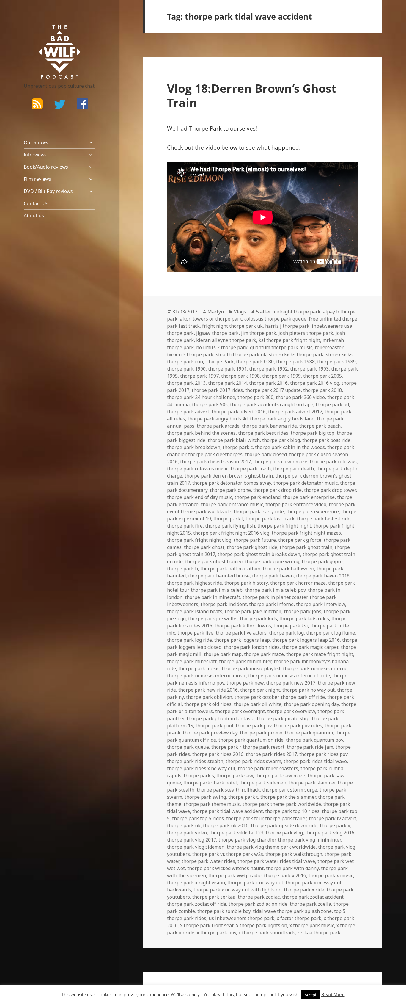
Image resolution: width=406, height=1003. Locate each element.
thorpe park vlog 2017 (191, 839)
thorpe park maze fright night (319, 654)
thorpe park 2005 (322, 376)
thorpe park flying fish (230, 525)
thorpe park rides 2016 (217, 754)
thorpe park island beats (194, 611)
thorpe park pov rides (298, 725)
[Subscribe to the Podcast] (37, 103)
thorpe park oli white (257, 704)
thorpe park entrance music (232, 504)
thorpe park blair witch (234, 440)
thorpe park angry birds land (282, 418)
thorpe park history (246, 583)
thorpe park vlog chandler (247, 839)
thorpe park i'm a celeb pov (275, 590)
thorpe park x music (331, 875)
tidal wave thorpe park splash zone (292, 911)
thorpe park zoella (310, 904)
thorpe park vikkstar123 (236, 832)
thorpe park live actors (241, 633)
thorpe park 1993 (309, 368)
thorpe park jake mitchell (253, 611)
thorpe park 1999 (281, 376)
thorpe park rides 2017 (271, 754)
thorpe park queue (188, 747)
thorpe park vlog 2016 (329, 832)
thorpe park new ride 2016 (208, 690)
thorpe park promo (261, 732)
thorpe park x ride (304, 889)
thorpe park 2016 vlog (314, 383)
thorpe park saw (234, 775)
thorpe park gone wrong (272, 561)
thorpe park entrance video (295, 504)
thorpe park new (245, 682)
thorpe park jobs (302, 611)
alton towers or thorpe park (211, 319)
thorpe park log (286, 633)
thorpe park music (198, 668)
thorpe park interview (320, 604)
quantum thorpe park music (281, 347)
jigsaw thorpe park (217, 333)
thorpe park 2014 (227, 383)
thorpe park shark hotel (210, 782)
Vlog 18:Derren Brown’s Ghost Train (251, 95)
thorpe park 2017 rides (217, 390)
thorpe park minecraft (192, 661)
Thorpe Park (219, 361)
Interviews (35, 154)
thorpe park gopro (322, 561)
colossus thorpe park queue (275, 319)
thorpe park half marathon (230, 568)
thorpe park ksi (290, 625)
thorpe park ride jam (310, 747)
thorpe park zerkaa (213, 897)
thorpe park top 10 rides (292, 811)
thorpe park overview (291, 711)
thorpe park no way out (308, 690)
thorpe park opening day (311, 704)
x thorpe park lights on (261, 925)
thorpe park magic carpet (310, 647)
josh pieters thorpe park (305, 333)
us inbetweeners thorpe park (241, 918)
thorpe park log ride (189, 640)
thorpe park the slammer (288, 797)
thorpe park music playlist (251, 668)
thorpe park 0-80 (255, 361)
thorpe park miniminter (245, 661)
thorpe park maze (264, 654)
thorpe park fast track (270, 518)
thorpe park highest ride (194, 583)
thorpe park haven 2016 (323, 575)
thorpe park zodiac (259, 897)
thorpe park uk (184, 825)
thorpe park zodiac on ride (258, 904)
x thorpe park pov (216, 932)
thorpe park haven (273, 575)
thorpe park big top (312, 433)
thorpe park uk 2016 (225, 825)
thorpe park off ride (303, 697)
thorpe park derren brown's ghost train (229, 476)
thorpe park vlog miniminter (309, 839)
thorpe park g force (299, 540)
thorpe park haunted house (219, 575)
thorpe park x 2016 (285, 875)
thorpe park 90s (210, 404)
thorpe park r (225, 747)
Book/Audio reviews (46, 167)
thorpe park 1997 (199, 376)
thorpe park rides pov (323, 754)
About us (34, 215)
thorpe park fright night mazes (306, 533)
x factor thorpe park (299, 918)
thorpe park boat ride (326, 440)
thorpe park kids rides (304, 618)
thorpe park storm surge (289, 790)
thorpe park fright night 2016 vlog (231, 533)
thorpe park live (195, 633)
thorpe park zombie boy (224, 911)
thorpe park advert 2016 (239, 411)
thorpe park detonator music (305, 483)
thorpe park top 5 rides (198, 818)
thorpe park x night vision (196, 882)
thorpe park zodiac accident (313, 897)
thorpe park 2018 (322, 390)
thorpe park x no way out (255, 882)
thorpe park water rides (208, 861)
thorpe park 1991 (227, 368)
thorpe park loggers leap (242, 640)
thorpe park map (223, 654)
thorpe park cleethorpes (215, 454)
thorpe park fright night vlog (199, 540)
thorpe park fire (185, 525)
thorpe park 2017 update (273, 390)
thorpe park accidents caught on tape (271, 404)
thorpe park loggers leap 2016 (306, 640)
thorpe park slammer (312, 782)
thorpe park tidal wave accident (227, 811)
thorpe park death (293, 468)
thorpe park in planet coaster (275, 597)
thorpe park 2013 (186, 383)
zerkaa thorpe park (318, 932)
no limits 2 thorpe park (222, 347)
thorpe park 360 (255, 397)
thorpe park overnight (240, 711)
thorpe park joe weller (212, 618)
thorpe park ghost (204, 547)
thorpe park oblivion (209, 697)
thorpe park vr (208, 854)
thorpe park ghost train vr (214, 561)
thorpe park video (187, 832)
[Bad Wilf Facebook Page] (82, 103)
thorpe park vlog (284, 832)
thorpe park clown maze (280, 461)
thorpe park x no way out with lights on (237, 889)
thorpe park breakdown (193, 447)
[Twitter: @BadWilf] (59, 105)
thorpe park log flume (330, 633)
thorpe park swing (205, 797)
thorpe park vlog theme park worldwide (271, 847)
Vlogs (240, 311)
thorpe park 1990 (186, 368)
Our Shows (36, 142)
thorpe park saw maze (280, 775)
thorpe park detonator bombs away (231, 483)
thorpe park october (256, 697)
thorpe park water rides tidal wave (276, 861)
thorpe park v (335, 825)
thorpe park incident (224, 604)
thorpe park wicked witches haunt (225, 868)
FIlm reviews (37, 179)
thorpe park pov (253, 725)
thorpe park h (182, 568)
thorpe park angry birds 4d (218, 418)
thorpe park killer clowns (243, 625)
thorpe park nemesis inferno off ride (289, 675)
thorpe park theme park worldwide (282, 804)
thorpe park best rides (263, 433)
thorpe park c (238, 447)
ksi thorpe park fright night (289, 340)
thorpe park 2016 (268, 383)
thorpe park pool (214, 725)
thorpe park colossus (333, 461)
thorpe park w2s (244, 854)
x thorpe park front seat (207, 925)
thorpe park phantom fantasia (220, 718)
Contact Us (36, 203)
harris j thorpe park (287, 326)
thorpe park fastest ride (323, 518)
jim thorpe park (258, 333)
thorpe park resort (263, 747)
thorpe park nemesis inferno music (206, 675)
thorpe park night (260, 690)
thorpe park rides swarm (253, 761)
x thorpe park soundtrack (266, 932)
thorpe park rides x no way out (201, 768)
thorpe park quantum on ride (251, 740)
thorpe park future (255, 540)
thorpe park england (258, 497)
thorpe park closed (266, 454)
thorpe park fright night (284, 525)
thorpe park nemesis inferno (315, 668)
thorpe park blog (281, 440)
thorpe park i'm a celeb (217, 590)
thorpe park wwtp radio (235, 875)
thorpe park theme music (212, 804)
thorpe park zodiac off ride (196, 904)
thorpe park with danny (292, 868)
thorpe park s (199, 775)
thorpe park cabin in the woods (290, 447)
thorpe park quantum (309, 732)
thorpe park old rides (208, 704)
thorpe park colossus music (197, 468)
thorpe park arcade (218, 426)
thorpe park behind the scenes (201, 433)
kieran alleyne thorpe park (226, 340)
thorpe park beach (320, 426)
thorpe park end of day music (199, 497)
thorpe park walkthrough (293, 854)
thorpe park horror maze (298, 583)
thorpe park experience (312, 511)
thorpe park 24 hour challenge (201, 397)
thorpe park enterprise (309, 497)
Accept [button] (311, 994)
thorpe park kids (258, 618)
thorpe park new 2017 (290, 682)
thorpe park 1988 (295, 361)
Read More (333, 994)
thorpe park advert (188, 411)
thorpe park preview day (210, 732)
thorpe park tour (244, 818)
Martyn (215, 311)
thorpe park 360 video (300, 397)
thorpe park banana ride (269, 426)
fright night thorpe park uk (232, 326)
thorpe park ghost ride (252, 547)
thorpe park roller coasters (268, 768)
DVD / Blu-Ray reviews (48, 191)
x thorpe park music (311, 925)
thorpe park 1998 (240, 376)
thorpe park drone (230, 490)
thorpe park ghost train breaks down (259, 554)
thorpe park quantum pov (314, 740)
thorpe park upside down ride (284, 825)
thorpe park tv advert (332, 818)
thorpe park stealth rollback (228, 790)
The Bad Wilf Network (49, 33)
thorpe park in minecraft (212, 597)
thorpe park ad (332, 404)
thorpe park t (243, 797)
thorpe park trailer (285, 818)
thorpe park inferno (271, 604)
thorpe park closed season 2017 (215, 461)
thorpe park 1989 (336, 361)
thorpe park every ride (259, 511)
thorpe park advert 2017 (295, 411)
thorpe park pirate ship (283, 718)
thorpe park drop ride (277, 490)
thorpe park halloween (288, 568)
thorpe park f (228, 518)
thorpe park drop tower (330, 490)
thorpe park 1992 (268, 368)
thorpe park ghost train (306, 547)
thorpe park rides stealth (195, 761)
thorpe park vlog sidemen (195, 847)
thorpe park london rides (252, 647)
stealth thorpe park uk (241, 354)
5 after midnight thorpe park (288, 311)
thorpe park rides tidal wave (315, 761)
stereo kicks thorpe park (296, 354)
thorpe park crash (251, 468)
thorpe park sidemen (262, 782)
